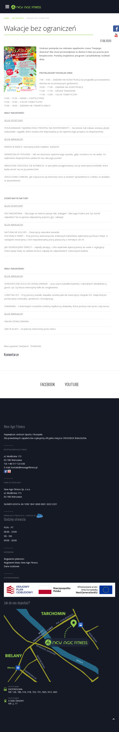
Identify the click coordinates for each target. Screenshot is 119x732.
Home (6, 18)
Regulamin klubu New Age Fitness (21, 562)
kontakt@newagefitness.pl (24, 467)
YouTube (72, 384)
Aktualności (18, 18)
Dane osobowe (11, 566)
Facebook (47, 384)
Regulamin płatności (14, 558)
